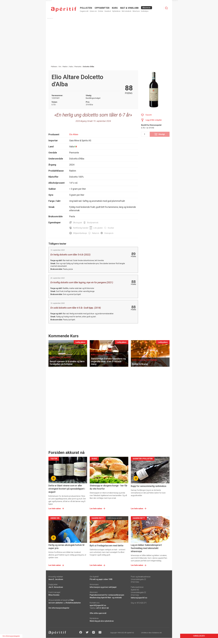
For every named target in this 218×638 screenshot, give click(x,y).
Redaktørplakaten (73, 603)
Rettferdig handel (80, 228)
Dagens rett (84, 11)
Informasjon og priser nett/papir (103, 587)
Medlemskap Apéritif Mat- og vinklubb (106, 598)
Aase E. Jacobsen (55, 579)
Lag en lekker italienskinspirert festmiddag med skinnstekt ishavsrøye (146, 548)
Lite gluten (98, 228)
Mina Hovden (53, 595)
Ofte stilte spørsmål (98, 613)
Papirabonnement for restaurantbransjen (107, 595)
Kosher (111, 228)
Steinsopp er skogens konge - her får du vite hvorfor (108, 487)
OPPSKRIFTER (102, 8)
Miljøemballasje (80, 233)
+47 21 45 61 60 (102, 608)
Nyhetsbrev (116, 11)
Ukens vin (93, 11)
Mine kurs (136, 11)
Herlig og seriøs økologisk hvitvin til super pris (66, 546)
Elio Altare (73, 134)
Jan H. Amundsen (55, 587)
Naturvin (95, 233)
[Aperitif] (63, 9)
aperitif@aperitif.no (98, 605)
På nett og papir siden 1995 (101, 579)
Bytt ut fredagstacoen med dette (106, 545)
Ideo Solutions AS (155, 633)
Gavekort (107, 11)
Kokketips (144, 11)
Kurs (115, 8)
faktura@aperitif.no (139, 598)
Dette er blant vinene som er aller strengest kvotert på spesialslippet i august (66, 488)
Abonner (146, 8)
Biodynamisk (92, 222)
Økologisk (77, 222)
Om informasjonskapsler (58, 608)
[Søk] (166, 8)
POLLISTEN (86, 8)
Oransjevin (108, 233)
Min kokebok (126, 11)
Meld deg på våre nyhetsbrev (102, 621)
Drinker (100, 11)
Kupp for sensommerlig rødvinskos (148, 486)
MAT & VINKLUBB (129, 8)
